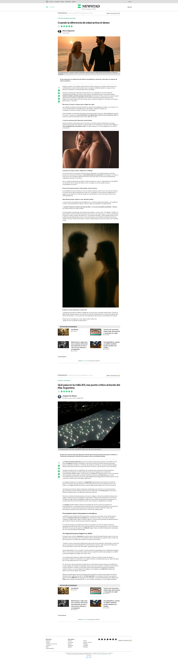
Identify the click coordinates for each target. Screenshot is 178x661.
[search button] (47, 2)
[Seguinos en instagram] (105, 640)
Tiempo (130, 1)
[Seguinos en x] (102, 640)
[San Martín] (63, 332)
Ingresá (129, 7)
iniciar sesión (85, 360)
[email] (69, 26)
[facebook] (64, 26)
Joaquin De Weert (69, 396)
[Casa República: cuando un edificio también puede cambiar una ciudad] (95, 344)
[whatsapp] (62, 26)
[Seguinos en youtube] (110, 640)
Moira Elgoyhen (68, 31)
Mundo (62, 1)
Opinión (74, 1)
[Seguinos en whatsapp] (107, 640)
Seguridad (68, 1)
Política (51, 1)
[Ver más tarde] (59, 26)
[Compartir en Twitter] (67, 26)
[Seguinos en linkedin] (113, 640)
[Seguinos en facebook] (99, 640)
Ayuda (109, 654)
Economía (57, 1)
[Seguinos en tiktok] (116, 640)
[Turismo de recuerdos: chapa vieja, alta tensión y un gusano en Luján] (95, 332)
